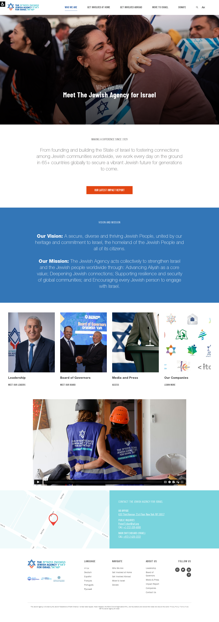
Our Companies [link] (176, 378)
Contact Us (151, 593)
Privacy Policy (174, 607)
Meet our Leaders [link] (17, 385)
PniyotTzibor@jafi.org (128, 523)
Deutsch (88, 573)
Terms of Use (184, 607)
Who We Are (117, 568)
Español (87, 577)
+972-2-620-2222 (132, 536)
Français (88, 581)
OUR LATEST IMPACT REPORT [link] (109, 190)
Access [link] (116, 385)
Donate (115, 585)
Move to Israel (118, 581)
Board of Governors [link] (75, 378)
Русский (88, 589)
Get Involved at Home (122, 573)
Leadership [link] (17, 378)
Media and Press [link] (125, 378)
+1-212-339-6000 (132, 527)
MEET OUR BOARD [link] (68, 385)
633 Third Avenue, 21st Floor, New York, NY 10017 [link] (141, 514)
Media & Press (152, 580)
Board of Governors (150, 574)
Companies (151, 588)
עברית (86, 568)
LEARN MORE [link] (170, 385)
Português (88, 585)
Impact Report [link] (152, 584)
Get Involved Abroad (121, 577)
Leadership (151, 568)
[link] (31, 342)
